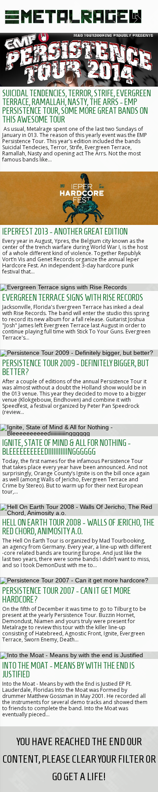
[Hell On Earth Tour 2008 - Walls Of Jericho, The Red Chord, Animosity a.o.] (79, 540)
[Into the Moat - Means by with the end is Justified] (79, 689)
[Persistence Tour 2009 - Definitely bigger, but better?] (79, 387)
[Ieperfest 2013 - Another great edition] (79, 228)
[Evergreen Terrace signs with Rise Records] (79, 316)
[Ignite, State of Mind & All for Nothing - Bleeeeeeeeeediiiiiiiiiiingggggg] (79, 464)
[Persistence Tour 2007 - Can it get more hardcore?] (79, 614)
